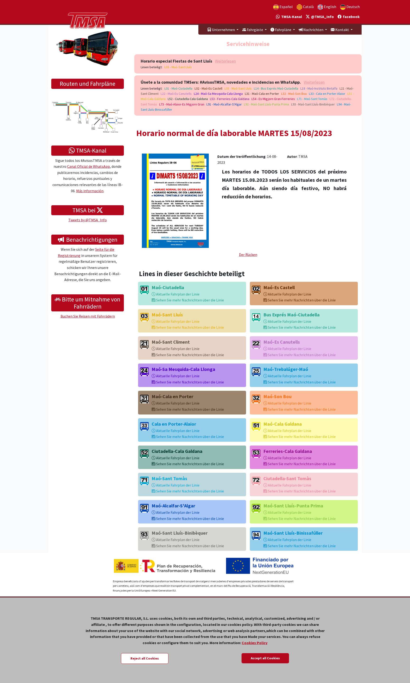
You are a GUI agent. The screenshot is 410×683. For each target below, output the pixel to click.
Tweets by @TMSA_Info (87, 220)
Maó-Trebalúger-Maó (285, 369)
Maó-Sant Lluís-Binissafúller (293, 533)
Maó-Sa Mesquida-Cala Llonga (183, 369)
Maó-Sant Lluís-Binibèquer (180, 533)
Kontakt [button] (342, 29)
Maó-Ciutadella (168, 287)
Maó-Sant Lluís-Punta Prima (293, 506)
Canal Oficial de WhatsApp (88, 166)
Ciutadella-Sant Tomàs (287, 478)
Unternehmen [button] (223, 29)
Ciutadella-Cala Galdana (177, 451)
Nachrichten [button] (313, 29)
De (353, 6)
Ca (308, 6)
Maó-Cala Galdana (282, 424)
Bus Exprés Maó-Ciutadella (291, 315)
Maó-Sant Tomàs (169, 478)
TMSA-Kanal (291, 16)
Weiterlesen (225, 61)
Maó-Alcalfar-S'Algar (173, 506)
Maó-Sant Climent (171, 342)
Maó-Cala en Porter (172, 396)
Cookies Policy (254, 642)
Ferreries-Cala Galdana (287, 451)
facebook (350, 16)
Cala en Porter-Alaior (174, 424)
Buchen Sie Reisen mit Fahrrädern (88, 316)
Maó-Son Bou (277, 396)
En (329, 6)
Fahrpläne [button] (283, 29)
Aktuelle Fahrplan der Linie (177, 294)
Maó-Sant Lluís (167, 315)
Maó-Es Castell (279, 287)
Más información (89, 190)
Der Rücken (248, 254)
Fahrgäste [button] (255, 29)
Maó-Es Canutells (281, 342)
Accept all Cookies (265, 658)
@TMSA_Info (322, 16)
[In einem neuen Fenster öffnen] (175, 200)
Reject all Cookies (144, 658)
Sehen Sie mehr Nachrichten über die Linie (189, 300)
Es (286, 6)
